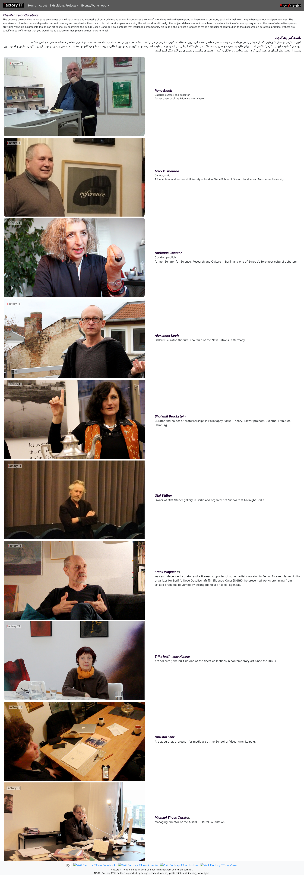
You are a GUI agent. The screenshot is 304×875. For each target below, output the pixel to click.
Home (32, 5)
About (43, 5)
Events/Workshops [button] (94, 5)
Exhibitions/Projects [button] (63, 5)
